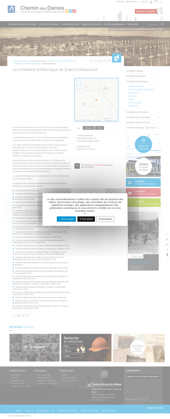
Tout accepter (67, 219)
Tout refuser (87, 219)
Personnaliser (105, 219)
